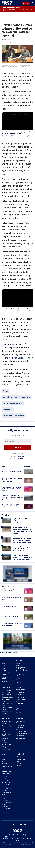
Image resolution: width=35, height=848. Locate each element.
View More (28, 466)
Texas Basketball (7, 766)
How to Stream (6, 690)
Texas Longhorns (7, 757)
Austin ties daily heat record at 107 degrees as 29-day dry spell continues (11, 488)
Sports (4, 754)
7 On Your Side (20, 695)
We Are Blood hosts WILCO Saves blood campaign (12, 624)
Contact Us (5, 723)
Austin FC (4, 759)
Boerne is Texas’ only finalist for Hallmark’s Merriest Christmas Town (22, 549)
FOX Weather (20, 736)
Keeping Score (20, 668)
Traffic (4, 666)
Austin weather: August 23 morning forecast (10, 589)
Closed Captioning (5, 741)
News (16, 39)
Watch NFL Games (5, 777)
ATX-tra (18, 712)
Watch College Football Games (7, 781)
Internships (5, 738)
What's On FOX (6, 721)
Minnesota (7, 409)
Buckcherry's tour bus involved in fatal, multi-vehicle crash (12, 505)
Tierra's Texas (6, 692)
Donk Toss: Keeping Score (9, 606)
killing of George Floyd (19, 358)
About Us (6, 718)
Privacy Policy (19, 456)
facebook (10, 824)
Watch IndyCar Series (6, 793)
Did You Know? (20, 738)
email (24, 824)
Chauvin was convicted (13, 344)
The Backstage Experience (6, 712)
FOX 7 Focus (20, 697)
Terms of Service (18, 458)
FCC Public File (6, 744)
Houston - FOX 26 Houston (21, 764)
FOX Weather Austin (6, 700)
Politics (4, 670)
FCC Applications (7, 747)
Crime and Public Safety (13, 415)
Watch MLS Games (5, 813)
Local (3, 663)
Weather (20, 718)
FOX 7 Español (6, 695)
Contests (19, 682)
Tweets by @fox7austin (8, 653)
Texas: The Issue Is (21, 700)
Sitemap (4, 681)
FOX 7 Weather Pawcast (20, 722)
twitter (13, 824)
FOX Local (6, 687)
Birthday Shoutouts (19, 664)
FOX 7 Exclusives (20, 688)
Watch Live (26, 3)
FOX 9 (12, 39)
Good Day (20, 661)
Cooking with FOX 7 (21, 671)
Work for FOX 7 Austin (6, 735)
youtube (21, 824)
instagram (17, 824)
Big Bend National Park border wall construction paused (21, 521)
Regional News (20, 755)
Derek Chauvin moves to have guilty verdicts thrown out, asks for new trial (16, 132)
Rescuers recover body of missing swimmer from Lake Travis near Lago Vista (12, 471)
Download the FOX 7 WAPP (20, 726)
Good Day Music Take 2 (7, 708)
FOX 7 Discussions (19, 709)
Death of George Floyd (13, 403)
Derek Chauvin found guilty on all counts (15, 309)
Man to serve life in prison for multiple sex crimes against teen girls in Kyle (22, 540)
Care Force (19, 703)
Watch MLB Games (5, 785)
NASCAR (4, 764)
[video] (28, 591)
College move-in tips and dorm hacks (11, 598)
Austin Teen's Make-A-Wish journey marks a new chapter (11, 615)
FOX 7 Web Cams (21, 733)
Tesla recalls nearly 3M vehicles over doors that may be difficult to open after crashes (12, 497)
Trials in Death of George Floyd (16, 397)
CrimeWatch (20, 692)
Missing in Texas (21, 706)
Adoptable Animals (19, 679)
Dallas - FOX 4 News (20, 760)
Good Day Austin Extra (7, 704)
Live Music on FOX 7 (20, 675)
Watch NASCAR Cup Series (6, 789)
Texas (3, 668)
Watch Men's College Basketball (6, 798)
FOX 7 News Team (5, 731)
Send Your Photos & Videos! (21, 730)
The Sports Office (7, 697)
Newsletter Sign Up (6, 726)
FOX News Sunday (5, 678)
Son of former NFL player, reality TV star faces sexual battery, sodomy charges (12, 479)
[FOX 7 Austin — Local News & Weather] (7, 3)
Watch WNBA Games (6, 809)
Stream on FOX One (6, 772)
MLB (3, 762)
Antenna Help (6, 749)
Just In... (5, 466)
